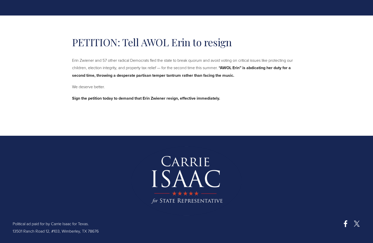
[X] (356, 223)
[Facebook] (345, 223)
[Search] (53, 7)
